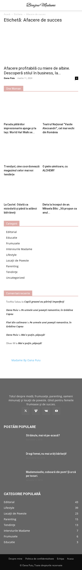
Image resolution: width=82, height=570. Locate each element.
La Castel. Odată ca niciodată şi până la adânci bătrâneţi (20, 208)
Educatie (11, 237)
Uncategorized (15, 277)
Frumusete (13, 243)
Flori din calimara (16, 322)
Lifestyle (11, 255)
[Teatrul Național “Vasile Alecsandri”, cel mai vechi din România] (60, 108)
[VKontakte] (46, 411)
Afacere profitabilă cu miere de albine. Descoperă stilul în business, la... (37, 70)
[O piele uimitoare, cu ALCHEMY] (60, 151)
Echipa (60, 558)
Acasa (70, 558)
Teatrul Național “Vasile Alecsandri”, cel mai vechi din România (58, 128)
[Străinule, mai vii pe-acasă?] (13, 440)
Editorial (11, 232)
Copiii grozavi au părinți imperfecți (44, 301)
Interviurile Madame (19, 249)
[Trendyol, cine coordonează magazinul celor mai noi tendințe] (22, 151)
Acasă (7, 14)
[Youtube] (56, 411)
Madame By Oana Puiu (26, 360)
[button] (6, 5)
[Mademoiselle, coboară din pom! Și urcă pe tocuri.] (13, 476)
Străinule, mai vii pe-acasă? (43, 435)
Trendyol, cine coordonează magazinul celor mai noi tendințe (21, 170)
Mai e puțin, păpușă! (33, 334)
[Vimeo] (36, 411)
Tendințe (12, 272)
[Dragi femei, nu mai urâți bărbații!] (13, 458)
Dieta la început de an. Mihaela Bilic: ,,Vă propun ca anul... (60, 208)
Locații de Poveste (17, 260)
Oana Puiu (9, 78)
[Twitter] (25, 411)
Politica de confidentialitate (39, 558)
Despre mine (15, 558)
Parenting (12, 266)
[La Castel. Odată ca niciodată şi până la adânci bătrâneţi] (22, 189)
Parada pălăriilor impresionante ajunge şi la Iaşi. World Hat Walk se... (20, 128)
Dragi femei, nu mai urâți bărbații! (46, 453)
